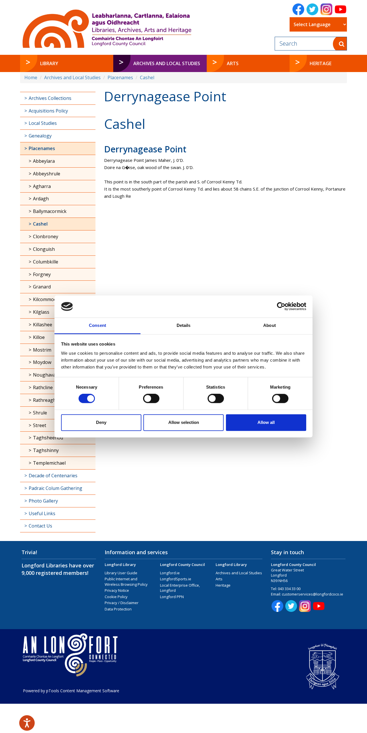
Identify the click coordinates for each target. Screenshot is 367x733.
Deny (101, 422)
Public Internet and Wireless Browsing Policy (126, 581)
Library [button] (49, 63)
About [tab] (269, 325)
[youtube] (340, 9)
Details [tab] (184, 325)
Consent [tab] (97, 325)
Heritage (223, 585)
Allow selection (183, 422)
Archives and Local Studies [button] (166, 63)
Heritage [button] (320, 63)
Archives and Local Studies (72, 77)
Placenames (120, 77)
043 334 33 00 (289, 588)
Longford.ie (170, 572)
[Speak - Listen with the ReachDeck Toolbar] (27, 723)
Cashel (147, 77)
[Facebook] (298, 9)
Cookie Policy (116, 596)
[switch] (151, 398)
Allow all (266, 422)
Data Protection (118, 609)
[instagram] (326, 9)
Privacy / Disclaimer (121, 602)
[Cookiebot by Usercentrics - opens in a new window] (281, 306)
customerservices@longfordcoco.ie (312, 594)
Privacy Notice (117, 590)
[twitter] (312, 9)
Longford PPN (172, 596)
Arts (219, 578)
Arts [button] (233, 63)
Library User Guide (121, 572)
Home (30, 77)
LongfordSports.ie (175, 578)
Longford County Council (182, 564)
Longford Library (120, 564)
